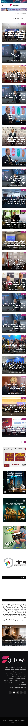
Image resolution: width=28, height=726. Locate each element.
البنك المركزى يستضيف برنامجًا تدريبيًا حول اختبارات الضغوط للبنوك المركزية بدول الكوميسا (14, 34)
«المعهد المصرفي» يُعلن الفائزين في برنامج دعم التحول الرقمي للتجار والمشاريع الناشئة (15, 429)
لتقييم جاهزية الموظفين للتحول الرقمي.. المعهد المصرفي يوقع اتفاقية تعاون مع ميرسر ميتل (14, 262)
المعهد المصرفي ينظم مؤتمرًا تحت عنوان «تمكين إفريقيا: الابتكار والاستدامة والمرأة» (15, 96)
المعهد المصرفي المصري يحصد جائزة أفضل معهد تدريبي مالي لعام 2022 (15, 139)
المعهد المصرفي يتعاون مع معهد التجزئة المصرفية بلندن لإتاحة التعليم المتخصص (14, 243)
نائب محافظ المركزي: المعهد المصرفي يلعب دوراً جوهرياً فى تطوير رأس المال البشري (14, 222)
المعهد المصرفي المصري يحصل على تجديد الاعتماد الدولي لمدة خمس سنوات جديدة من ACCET (15, 117)
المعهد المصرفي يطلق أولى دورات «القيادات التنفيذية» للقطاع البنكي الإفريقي (14, 201)
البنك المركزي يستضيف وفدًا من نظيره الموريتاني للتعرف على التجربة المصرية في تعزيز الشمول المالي (14, 75)
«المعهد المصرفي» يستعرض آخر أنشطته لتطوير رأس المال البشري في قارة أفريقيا (14, 366)
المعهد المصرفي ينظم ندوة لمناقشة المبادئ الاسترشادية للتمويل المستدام (14, 305)
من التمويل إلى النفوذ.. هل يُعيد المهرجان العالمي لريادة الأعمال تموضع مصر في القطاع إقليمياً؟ (14, 608)
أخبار (25, 252)
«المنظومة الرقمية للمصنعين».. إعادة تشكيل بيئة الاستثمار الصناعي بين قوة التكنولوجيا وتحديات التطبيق (14, 616)
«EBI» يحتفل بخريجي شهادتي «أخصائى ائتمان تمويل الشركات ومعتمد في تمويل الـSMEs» (15, 408)
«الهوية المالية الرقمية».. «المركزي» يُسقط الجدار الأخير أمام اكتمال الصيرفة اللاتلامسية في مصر (14, 605)
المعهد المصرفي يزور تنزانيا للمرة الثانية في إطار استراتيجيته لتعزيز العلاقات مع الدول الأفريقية (14, 179)
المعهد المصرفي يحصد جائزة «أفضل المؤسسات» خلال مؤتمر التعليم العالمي (14, 284)
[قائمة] (25, 6)
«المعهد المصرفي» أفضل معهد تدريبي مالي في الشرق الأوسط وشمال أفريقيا (15, 387)
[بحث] (2, 6)
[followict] (14, 5)
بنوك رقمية (23, 24)
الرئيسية (24, 13)
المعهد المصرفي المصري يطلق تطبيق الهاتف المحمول (15, 55)
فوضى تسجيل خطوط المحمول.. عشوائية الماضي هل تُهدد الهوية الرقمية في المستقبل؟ (14, 612)
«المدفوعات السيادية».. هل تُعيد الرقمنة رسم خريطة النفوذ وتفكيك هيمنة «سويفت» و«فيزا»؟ (14, 620)
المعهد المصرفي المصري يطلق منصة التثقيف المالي (14, 160)
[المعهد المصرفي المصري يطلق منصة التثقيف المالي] (14, 157)
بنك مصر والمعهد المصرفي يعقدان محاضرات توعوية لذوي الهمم (15, 346)
